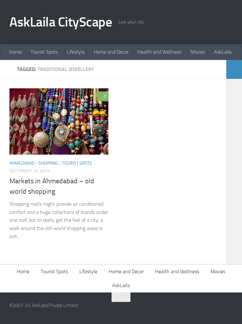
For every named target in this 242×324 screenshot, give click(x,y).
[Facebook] (216, 309)
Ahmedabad (22, 163)
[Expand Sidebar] (234, 69)
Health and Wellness (159, 52)
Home (15, 52)
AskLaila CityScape (60, 22)
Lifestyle (76, 52)
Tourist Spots (44, 52)
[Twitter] (228, 309)
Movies (197, 52)
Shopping (48, 163)
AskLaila (223, 52)
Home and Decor (111, 52)
